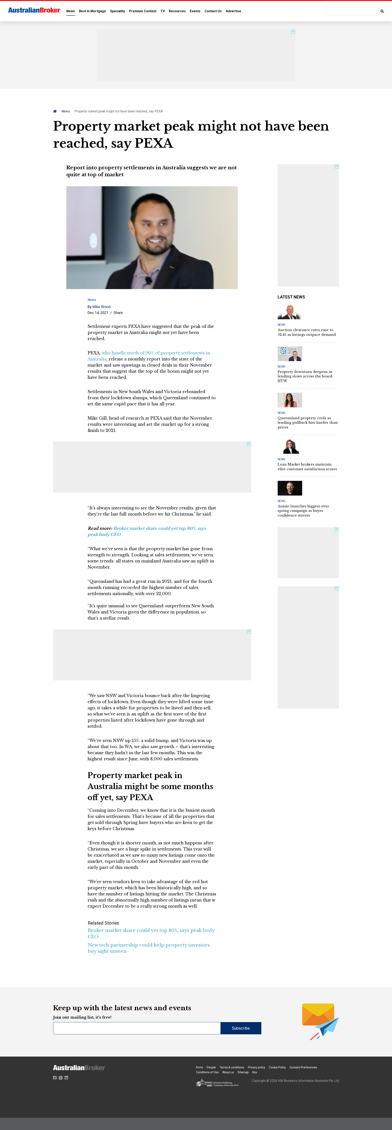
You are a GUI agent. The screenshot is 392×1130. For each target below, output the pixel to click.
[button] (356, 11)
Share (118, 313)
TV (162, 11)
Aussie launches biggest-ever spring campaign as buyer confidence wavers (303, 510)
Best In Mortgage (92, 11)
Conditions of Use (207, 1072)
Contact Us (213, 11)
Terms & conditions (231, 1067)
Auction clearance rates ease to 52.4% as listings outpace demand (307, 332)
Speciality (117, 11)
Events (195, 11)
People (211, 1067)
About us (228, 1072)
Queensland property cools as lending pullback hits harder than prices (308, 422)
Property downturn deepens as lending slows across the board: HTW (305, 376)
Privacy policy (256, 1067)
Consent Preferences (303, 1067)
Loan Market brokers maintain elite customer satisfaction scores (307, 466)
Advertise (233, 11)
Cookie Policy (277, 1067)
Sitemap (243, 1072)
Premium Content (142, 11)
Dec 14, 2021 (98, 313)
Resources (177, 11)
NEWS (281, 324)
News (70, 11)
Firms (199, 1067)
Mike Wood (101, 307)
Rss (254, 1072)
